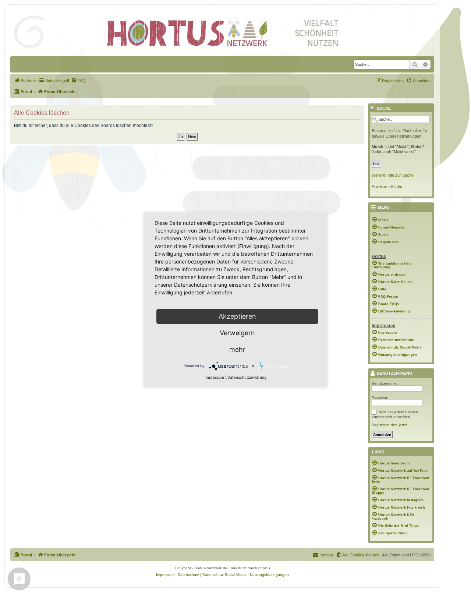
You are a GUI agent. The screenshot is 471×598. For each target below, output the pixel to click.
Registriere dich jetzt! (389, 425)
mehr (237, 349)
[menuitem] (26, 80)
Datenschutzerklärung (246, 377)
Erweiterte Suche (387, 186)
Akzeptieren (237, 316)
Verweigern (237, 333)
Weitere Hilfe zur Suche (393, 175)
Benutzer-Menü (394, 373)
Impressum (214, 377)
